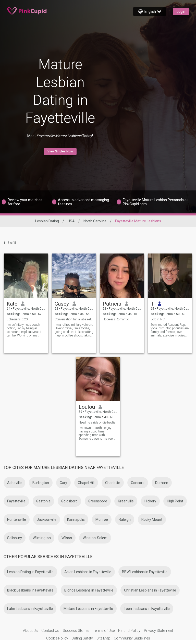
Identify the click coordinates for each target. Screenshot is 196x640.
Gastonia (43, 501)
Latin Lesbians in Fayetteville (30, 609)
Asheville (14, 483)
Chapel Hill (86, 483)
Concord (137, 483)
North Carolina (94, 221)
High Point (175, 501)
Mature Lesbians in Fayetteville (88, 609)
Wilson (67, 538)
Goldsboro (69, 501)
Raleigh (125, 519)
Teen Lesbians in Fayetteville (147, 609)
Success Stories (76, 631)
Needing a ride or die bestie (97, 422)
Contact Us (50, 631)
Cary (63, 483)
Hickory (150, 501)
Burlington (40, 483)
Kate (12, 304)
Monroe (101, 519)
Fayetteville (16, 501)
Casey (62, 304)
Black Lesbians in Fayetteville (30, 590)
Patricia (112, 304)
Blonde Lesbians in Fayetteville (88, 590)
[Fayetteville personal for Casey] (74, 275)
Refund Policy (129, 631)
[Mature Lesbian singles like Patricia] (122, 275)
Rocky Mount (151, 519)
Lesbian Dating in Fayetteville (30, 572)
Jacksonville (46, 519)
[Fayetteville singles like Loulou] (98, 379)
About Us (30, 631)
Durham (161, 483)
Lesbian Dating (47, 221)
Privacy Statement (158, 631)
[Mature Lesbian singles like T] (170, 275)
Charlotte (112, 483)
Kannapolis (76, 519)
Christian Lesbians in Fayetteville (150, 590)
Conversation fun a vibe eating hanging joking (74, 319)
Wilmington (42, 538)
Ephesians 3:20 (17, 319)
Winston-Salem (95, 538)
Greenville (126, 501)
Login (181, 11)
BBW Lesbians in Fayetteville (144, 572)
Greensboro (97, 501)
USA (71, 221)
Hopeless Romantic (116, 319)
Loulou (87, 407)
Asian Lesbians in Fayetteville (87, 572)
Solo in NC (158, 319)
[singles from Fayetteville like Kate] (26, 275)
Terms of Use (104, 631)
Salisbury (14, 538)
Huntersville (16, 519)
